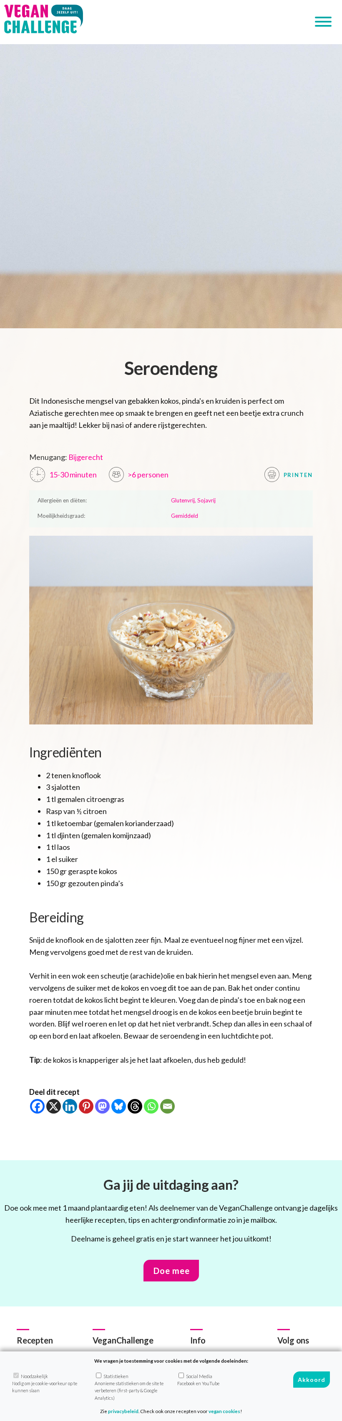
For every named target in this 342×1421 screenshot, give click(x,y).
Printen (297, 475)
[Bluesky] (118, 1106)
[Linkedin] (70, 1106)
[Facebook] (37, 1106)
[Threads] (135, 1106)
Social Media (198, 1380)
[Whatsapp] (151, 1106)
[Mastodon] (102, 1106)
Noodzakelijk (44, 1384)
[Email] (167, 1106)
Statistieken (129, 1387)
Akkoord (311, 1379)
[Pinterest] (86, 1106)
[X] (53, 1106)
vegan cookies (224, 1411)
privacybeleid (123, 1411)
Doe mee (171, 1271)
